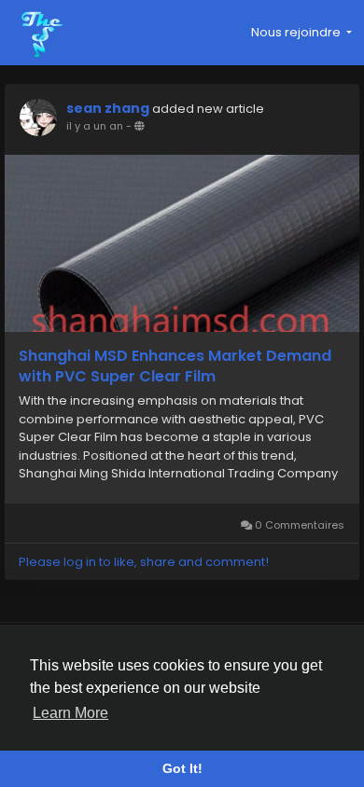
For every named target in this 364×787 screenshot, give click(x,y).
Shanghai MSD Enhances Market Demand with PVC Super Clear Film (175, 366)
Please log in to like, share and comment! (144, 562)
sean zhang (107, 108)
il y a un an (94, 125)
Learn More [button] (70, 713)
